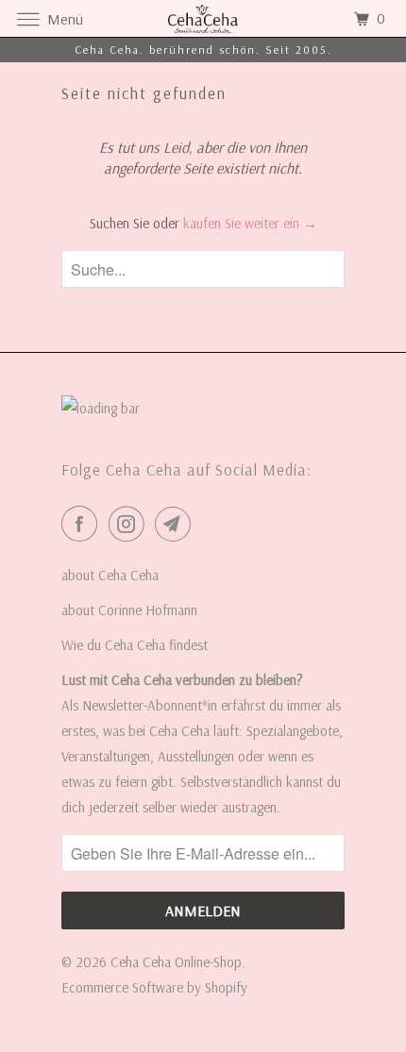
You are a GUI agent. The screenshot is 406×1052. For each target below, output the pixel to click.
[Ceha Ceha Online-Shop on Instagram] (130, 524)
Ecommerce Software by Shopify (154, 987)
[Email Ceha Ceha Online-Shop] (176, 524)
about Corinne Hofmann (129, 610)
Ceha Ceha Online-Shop (176, 962)
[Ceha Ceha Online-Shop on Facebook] (83, 524)
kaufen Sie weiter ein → (250, 223)
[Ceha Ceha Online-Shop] (203, 18)
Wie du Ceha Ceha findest (134, 645)
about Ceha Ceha (110, 575)
